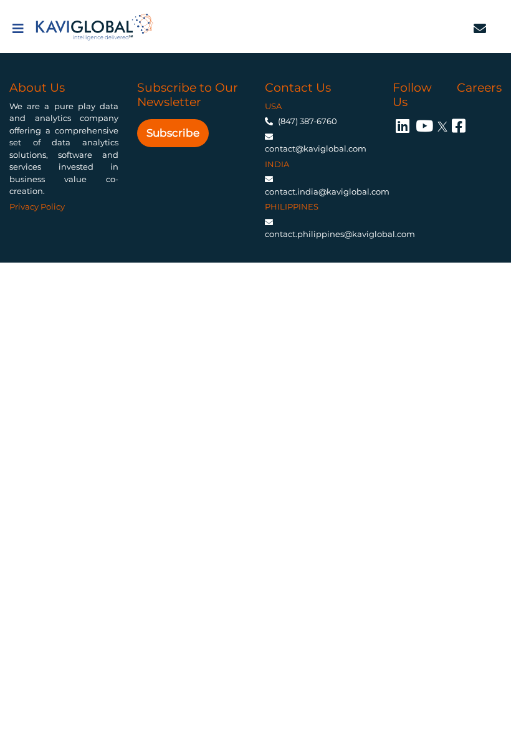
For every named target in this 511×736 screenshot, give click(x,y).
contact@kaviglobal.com (315, 148)
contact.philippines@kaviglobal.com (340, 234)
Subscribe (172, 133)
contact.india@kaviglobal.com (327, 191)
